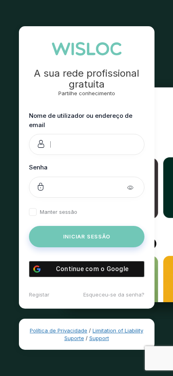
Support (99, 338)
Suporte (74, 338)
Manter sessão (58, 212)
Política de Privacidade (58, 330)
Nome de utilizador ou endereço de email (80, 120)
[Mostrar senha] (135, 187)
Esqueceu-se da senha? (113, 294)
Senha (38, 167)
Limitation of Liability (118, 330)
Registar (39, 294)
